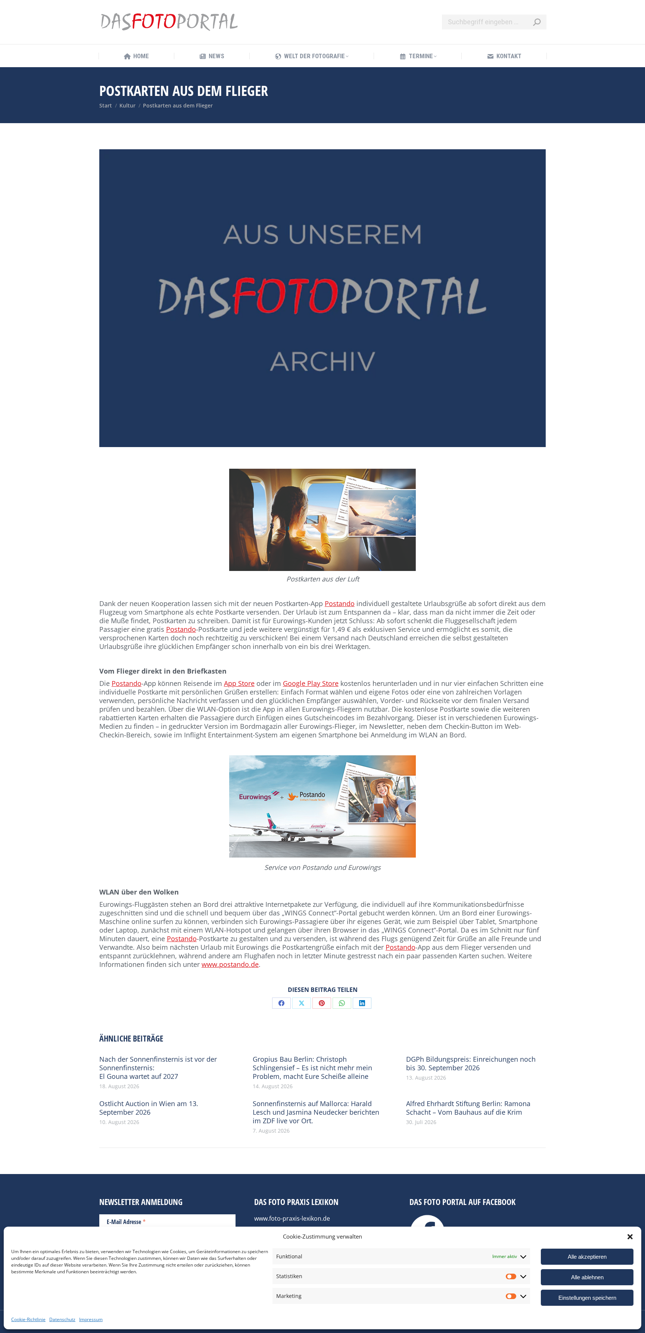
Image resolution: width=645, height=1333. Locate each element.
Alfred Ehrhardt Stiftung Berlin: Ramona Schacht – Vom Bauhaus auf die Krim (468, 1108)
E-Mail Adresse (126, 1221)
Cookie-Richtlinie (28, 1319)
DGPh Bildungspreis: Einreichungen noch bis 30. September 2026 (471, 1063)
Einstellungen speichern (587, 1298)
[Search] (536, 22)
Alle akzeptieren (587, 1257)
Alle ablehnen (587, 1277)
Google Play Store (311, 683)
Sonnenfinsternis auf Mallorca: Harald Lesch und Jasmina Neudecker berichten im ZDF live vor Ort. (316, 1112)
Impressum (91, 1319)
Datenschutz (62, 1319)
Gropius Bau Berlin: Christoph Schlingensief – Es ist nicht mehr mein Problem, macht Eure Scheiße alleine (312, 1068)
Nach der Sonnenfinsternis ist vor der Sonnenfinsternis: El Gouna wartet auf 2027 (158, 1068)
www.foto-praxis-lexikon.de (292, 1218)
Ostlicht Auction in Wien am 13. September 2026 (148, 1108)
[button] (630, 1236)
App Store (239, 683)
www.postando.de (230, 964)
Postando (340, 603)
